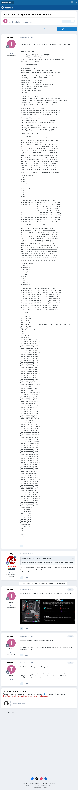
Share (57, 21)
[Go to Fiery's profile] (11, 560)
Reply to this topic (67, 29)
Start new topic (49, 29)
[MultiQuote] (21, 546)
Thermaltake (15, 20)
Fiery (11, 554)
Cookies (52, 783)
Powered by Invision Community (39, 787)
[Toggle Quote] (23, 558)
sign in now (44, 694)
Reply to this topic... (20, 703)
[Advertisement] (39, 729)
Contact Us (44, 783)
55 (12, 54)
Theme (25, 783)
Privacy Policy (34, 783)
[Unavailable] (47, 611)
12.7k (12, 572)
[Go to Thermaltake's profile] (5, 21)
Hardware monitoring (25, 22)
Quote (27, 546)
